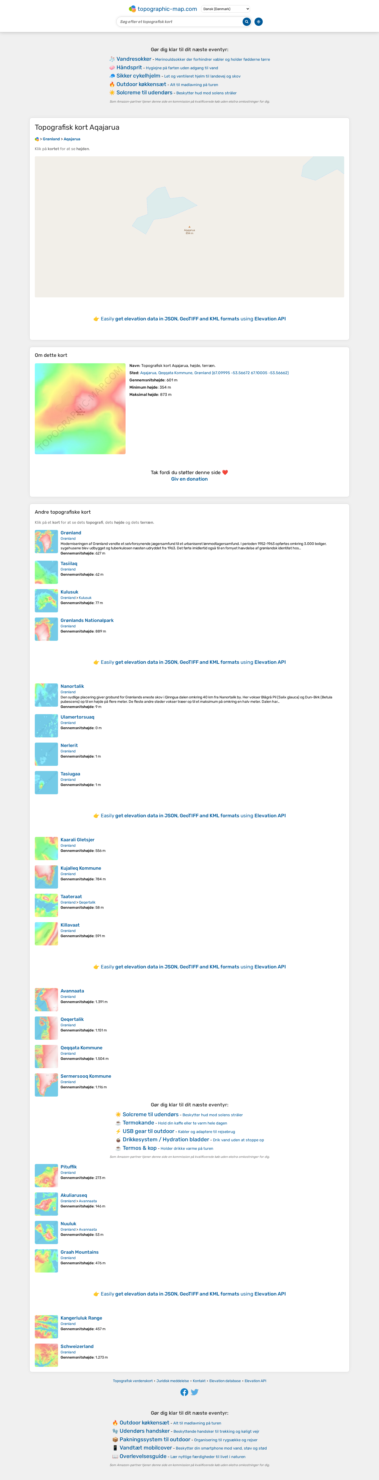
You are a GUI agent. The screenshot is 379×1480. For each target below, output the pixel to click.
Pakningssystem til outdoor (155, 1439)
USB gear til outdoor (148, 1131)
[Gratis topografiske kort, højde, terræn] (37, 139)
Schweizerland (77, 1346)
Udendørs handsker (145, 1431)
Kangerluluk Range (81, 1318)
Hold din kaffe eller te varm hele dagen (192, 1123)
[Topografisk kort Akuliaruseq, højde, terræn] (46, 1204)
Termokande (138, 1122)
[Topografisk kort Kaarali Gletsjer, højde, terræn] (46, 848)
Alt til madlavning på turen (194, 84)
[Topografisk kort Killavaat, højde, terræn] (46, 933)
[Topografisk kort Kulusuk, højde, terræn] (46, 600)
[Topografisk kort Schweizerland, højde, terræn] (46, 1355)
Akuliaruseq (74, 1195)
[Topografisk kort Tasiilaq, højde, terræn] (46, 572)
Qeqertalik (87, 902)
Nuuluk (68, 1224)
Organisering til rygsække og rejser (226, 1440)
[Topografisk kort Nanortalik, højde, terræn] (46, 696)
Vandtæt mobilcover (146, 1447)
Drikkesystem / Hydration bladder (166, 1139)
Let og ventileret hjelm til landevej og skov (202, 76)
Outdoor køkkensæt (141, 84)
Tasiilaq (69, 563)
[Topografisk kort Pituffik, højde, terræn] (46, 1175)
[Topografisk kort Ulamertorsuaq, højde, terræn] (46, 725)
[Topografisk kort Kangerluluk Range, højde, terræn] (46, 1326)
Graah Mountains (80, 1252)
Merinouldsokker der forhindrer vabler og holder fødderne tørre (212, 59)
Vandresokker (134, 59)
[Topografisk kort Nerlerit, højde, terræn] (46, 754)
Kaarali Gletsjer (78, 840)
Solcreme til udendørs (144, 92)
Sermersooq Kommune (86, 1076)
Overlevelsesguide (143, 1456)
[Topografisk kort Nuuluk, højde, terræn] (46, 1232)
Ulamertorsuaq (77, 717)
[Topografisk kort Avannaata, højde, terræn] (46, 999)
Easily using (193, 319)
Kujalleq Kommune (81, 868)
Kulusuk (69, 592)
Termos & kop (140, 1148)
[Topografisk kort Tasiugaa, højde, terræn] (46, 782)
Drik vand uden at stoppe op (238, 1140)
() (214, 373)
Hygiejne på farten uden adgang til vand (182, 68)
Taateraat (71, 896)
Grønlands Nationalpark (87, 620)
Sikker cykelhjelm (138, 75)
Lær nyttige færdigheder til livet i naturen (207, 1456)
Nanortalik (72, 686)
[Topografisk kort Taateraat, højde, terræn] (46, 905)
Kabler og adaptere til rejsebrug (206, 1131)
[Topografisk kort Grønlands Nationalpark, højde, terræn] (46, 629)
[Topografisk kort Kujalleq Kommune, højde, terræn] (46, 877)
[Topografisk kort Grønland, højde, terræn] (46, 543)
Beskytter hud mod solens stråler (206, 93)
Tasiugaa (70, 774)
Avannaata (72, 991)
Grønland (71, 533)
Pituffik (69, 1167)
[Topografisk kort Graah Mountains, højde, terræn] (46, 1261)
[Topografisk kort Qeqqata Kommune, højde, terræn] (46, 1056)
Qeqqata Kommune (81, 1048)
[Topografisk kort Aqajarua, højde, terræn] (80, 408)
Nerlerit (69, 745)
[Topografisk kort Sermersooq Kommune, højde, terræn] (46, 1085)
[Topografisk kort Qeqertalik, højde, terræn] (46, 1028)
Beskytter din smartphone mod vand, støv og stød (221, 1448)
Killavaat (70, 925)
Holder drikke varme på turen (187, 1148)
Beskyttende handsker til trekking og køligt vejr (216, 1431)
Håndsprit (129, 67)
